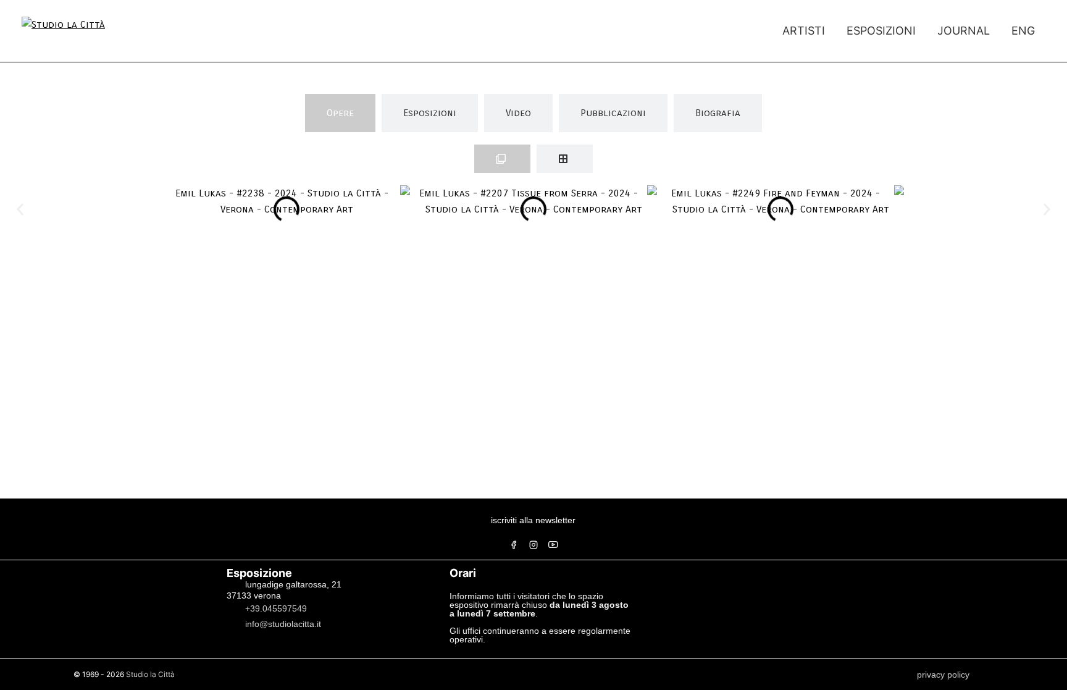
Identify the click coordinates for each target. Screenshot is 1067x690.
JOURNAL (963, 30)
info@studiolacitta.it (283, 623)
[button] (20, 209)
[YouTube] (553, 544)
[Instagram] (533, 544)
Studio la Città (150, 674)
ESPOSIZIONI (881, 30)
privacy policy (943, 674)
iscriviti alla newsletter (533, 520)
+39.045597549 (276, 608)
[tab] (340, 113)
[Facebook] (513, 544)
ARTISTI (803, 30)
